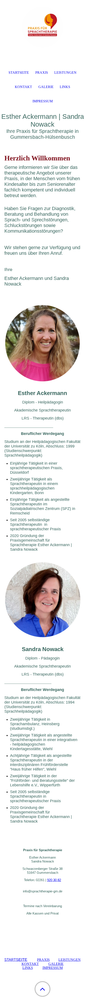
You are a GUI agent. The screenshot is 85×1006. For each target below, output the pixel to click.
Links (65, 87)
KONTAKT (30, 964)
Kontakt (23, 87)
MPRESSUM (53, 968)
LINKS (27, 968)
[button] (42, 989)
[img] (42, 27)
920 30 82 (54, 880)
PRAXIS (43, 960)
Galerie (46, 87)
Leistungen (65, 72)
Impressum (42, 101)
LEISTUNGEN (69, 960)
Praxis (41, 72)
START (15, 960)
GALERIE (56, 964)
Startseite (18, 72)
